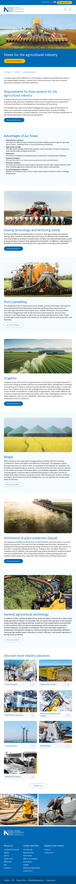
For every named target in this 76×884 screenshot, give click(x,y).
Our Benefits (27, 862)
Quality (6, 853)
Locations (7, 868)
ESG (5, 865)
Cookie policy (50, 880)
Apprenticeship (28, 853)
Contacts (47, 849)
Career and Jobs (31, 845)
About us (8, 845)
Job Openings (28, 849)
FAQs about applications (31, 868)
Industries (17, 72)
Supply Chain (8, 859)
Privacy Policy (21, 880)
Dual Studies (27, 855)
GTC (13, 880)
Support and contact (54, 845)
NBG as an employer (30, 859)
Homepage (7, 72)
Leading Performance (11, 849)
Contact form (27, 871)
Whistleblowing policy (36, 880)
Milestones (8, 862)
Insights (26, 865)
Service (6, 855)
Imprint (7, 880)
